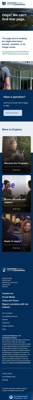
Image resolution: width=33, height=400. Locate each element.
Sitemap (5, 380)
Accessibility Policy (8, 377)
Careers (5, 319)
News (4, 329)
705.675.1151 (6, 280)
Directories (6, 323)
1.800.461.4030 (7, 278)
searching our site (11, 52)
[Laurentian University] (13, 4)
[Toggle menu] (29, 4)
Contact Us (7, 293)
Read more (16, 170)
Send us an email (11, 113)
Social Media (8, 297)
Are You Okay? (7, 313)
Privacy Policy (7, 373)
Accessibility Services (9, 316)
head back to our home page (18, 54)
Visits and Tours (10, 300)
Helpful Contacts (8, 326)
